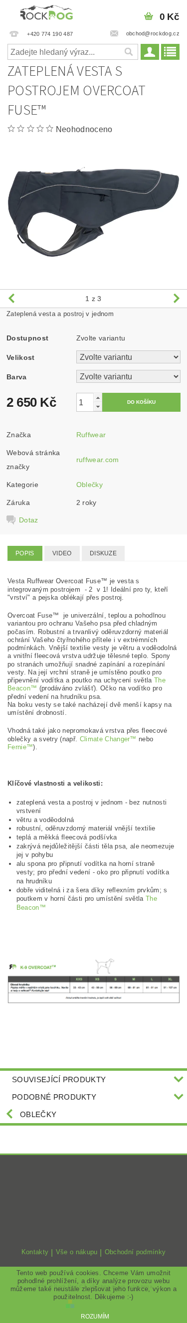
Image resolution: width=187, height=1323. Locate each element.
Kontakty (35, 1252)
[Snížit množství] (97, 406)
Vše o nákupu (77, 1252)
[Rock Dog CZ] (46, 13)
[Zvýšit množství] (97, 397)
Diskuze (103, 553)
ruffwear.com (97, 460)
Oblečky (89, 485)
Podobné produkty (54, 1097)
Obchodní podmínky (135, 1252)
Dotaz (28, 520)
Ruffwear (91, 435)
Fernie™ (20, 747)
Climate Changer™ (108, 739)
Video (62, 553)
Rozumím (95, 1316)
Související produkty (59, 1079)
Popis (24, 553)
